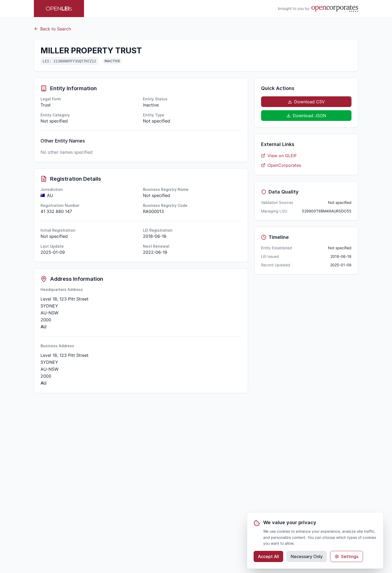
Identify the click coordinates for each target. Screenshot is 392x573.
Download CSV (309, 101)
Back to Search (55, 28)
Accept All (268, 556)
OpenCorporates (284, 165)
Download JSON (309, 115)
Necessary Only (307, 556)
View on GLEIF (282, 155)
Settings (349, 556)
